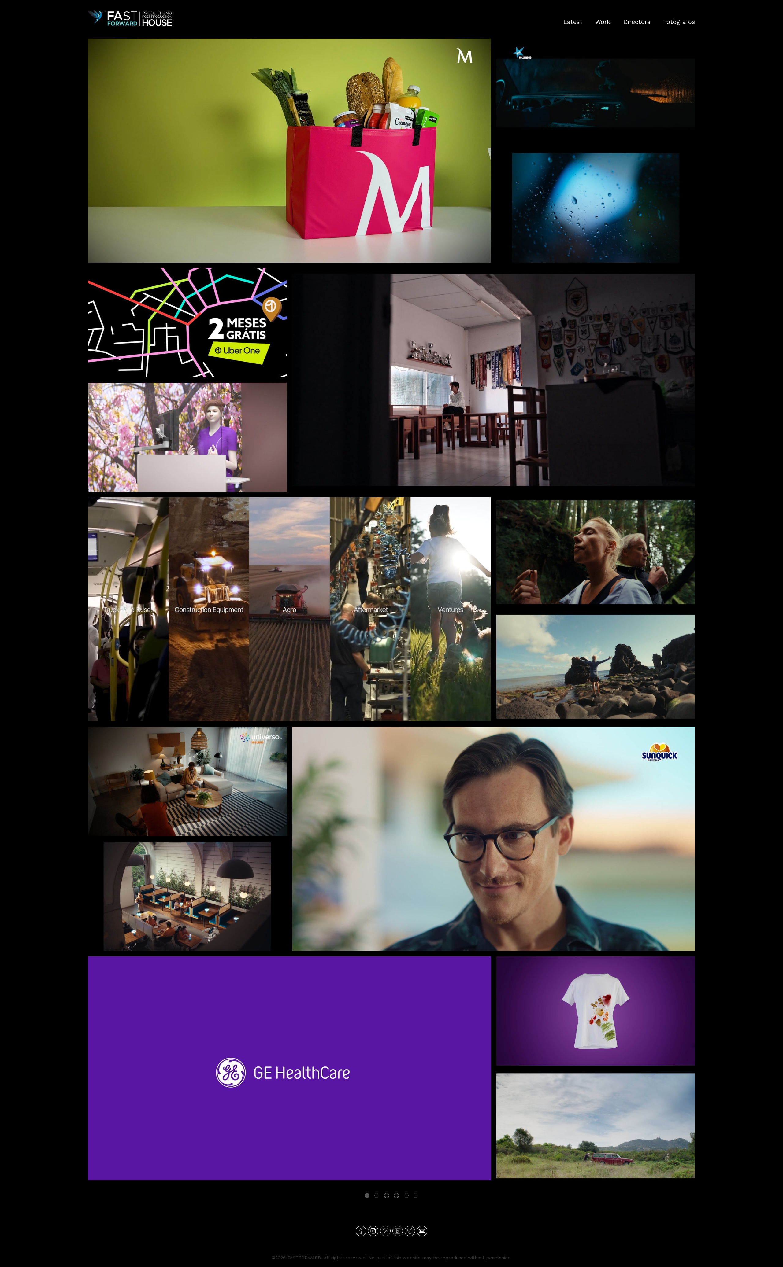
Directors (636, 21)
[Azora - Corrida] (595, 666)
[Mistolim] (595, 1011)
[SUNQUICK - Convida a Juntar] (493, 839)
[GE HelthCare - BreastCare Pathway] (289, 1068)
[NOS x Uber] (187, 322)
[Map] (410, 1231)
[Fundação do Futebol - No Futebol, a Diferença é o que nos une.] (493, 380)
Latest (572, 21)
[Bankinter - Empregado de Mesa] (187, 896)
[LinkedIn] (397, 1231)
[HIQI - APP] (595, 1125)
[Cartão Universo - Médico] (187, 781)
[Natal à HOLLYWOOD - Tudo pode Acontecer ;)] (595, 93)
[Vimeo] (385, 1231)
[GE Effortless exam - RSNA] (187, 437)
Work (602, 21)
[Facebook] (361, 1231)
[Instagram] (373, 1231)
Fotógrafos (679, 21)
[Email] (422, 1231)
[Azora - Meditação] (595, 551)
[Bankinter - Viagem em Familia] (595, 207)
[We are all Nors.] (289, 609)
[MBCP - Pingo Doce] (289, 151)
